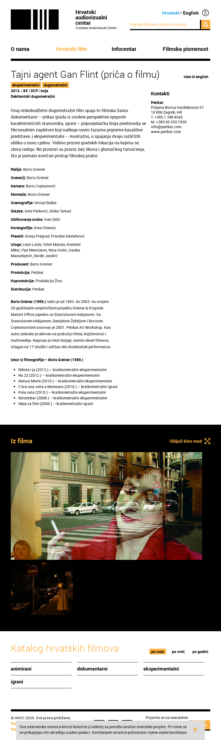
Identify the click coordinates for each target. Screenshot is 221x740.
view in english (196, 76)
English (191, 13)
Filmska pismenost (185, 49)
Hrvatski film (71, 49)
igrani (17, 681)
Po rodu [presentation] (157, 651)
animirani (21, 668)
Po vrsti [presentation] (178, 651)
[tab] (157, 651)
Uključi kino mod (186, 441)
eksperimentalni (26, 85)
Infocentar (124, 49)
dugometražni (55, 85)
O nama (20, 49)
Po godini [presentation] (200, 651)
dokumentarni (92, 668)
